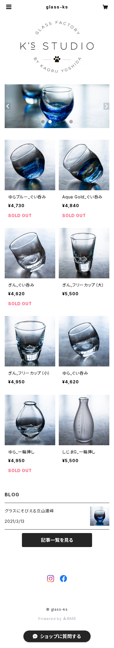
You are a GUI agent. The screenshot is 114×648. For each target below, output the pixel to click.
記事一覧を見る (57, 540)
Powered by (50, 618)
